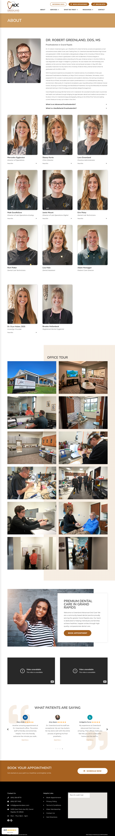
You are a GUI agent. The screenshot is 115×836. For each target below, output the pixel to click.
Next (107, 729)
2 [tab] (57, 749)
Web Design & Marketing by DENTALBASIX (97, 834)
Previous (8, 729)
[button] (77, 104)
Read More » (25, 740)
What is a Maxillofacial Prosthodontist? (61, 108)
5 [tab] (62, 749)
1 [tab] (56, 749)
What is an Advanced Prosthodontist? (61, 104)
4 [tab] (61, 749)
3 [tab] (59, 749)
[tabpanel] (25, 729)
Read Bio (10, 163)
